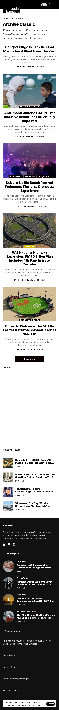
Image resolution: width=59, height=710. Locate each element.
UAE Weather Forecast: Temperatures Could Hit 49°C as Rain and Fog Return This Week (35, 601)
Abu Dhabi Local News (29, 107)
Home (5, 18)
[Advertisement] (29, 413)
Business (29, 246)
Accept (50, 704)
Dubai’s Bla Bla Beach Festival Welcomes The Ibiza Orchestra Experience (29, 187)
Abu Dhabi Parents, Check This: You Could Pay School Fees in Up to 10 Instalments (35, 477)
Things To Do (43, 176)
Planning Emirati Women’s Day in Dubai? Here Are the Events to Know (34, 584)
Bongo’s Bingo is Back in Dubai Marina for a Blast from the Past (29, 49)
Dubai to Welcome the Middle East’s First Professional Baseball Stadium (29, 330)
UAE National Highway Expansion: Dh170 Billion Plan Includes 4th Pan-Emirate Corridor (29, 258)
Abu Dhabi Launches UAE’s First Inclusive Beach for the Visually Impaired (29, 117)
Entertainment (16, 176)
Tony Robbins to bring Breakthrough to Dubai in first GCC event (35, 491)
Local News (30, 176)
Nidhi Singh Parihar (25, 67)
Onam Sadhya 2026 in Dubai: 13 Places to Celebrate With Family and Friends (33, 463)
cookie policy (39, 705)
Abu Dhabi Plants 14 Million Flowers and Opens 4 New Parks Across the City (36, 618)
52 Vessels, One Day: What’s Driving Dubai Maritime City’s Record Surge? (31, 506)
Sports (36, 320)
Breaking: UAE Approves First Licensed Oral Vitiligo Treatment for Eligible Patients (35, 568)
